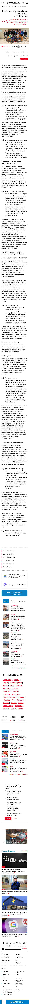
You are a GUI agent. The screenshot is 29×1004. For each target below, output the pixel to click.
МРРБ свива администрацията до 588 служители (17, 654)
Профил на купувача (8, 989)
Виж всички (24, 850)
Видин (5, 685)
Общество (19, 957)
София (20, 703)
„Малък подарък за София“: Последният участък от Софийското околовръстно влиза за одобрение (18, 627)
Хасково (6, 709)
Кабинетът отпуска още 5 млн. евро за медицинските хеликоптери (17, 646)
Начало (3, 6)
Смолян (14, 703)
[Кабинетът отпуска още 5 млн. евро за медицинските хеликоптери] (6, 644)
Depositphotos (20, 1002)
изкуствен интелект (9, 557)
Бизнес (8, 6)
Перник (6, 697)
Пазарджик (16, 694)
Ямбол (20, 709)
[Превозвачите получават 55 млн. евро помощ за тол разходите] (6, 661)
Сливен (6, 703)
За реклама (5, 971)
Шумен (13, 709)
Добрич (6, 688)
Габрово (19, 685)
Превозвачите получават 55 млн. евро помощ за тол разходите (18, 662)
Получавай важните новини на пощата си (14, 946)
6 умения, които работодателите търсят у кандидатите (18, 754)
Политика (13, 838)
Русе (13, 700)
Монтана (6, 694)
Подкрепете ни (19, 989)
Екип (17, 974)
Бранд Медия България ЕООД (19, 984)
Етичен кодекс (6, 983)
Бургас (16, 680)
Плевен (13, 697)
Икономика (5, 954)
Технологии (6, 960)
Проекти (4, 963)
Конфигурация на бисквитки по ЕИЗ (7, 991)
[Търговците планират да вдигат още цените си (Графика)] (6, 617)
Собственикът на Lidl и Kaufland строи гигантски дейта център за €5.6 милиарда (14, 913)
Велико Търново (16, 683)
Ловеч (15, 691)
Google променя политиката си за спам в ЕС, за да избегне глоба (14, 935)
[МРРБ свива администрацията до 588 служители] (6, 654)
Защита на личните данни (20, 972)
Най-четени (13, 601)
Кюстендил (7, 691)
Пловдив (21, 697)
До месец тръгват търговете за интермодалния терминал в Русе (16, 637)
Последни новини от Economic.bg (18, 774)
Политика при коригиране (19, 980)
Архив (15, 818)
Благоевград (8, 680)
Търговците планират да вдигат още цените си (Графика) (18, 617)
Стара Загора (8, 706)
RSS (26, 943)
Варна (5, 683)
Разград (7, 700)
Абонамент (5, 978)
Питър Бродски (7, 567)
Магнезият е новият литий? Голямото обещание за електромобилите (18, 770)
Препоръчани (22, 601)
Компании (14, 6)
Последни (6, 601)
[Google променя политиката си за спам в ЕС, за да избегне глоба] (14, 925)
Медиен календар (7, 994)
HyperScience (11, 551)
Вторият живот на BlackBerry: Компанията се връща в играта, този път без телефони (18, 746)
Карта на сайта (19, 978)
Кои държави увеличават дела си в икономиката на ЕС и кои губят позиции (18, 737)
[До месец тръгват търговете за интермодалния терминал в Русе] (6, 635)
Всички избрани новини (19, 668)
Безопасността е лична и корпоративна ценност (14, 892)
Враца (12, 685)
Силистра (20, 700)
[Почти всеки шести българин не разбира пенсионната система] (6, 608)
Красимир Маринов (8, 560)
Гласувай (8, 818)
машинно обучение (8, 563)
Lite (17, 960)
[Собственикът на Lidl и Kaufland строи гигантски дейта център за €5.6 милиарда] (14, 903)
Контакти (5, 980)
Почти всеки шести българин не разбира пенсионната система (18, 608)
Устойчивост (6, 957)
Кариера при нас (7, 987)
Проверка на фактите (6, 975)
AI (3, 551)
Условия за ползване (21, 987)
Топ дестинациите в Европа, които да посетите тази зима (18, 762)
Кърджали (14, 688)
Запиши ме (24, 948)
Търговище (19, 706)
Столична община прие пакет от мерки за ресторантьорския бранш (16, 841)
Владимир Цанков (8, 554)
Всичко (18, 963)
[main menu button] (26, 2)
